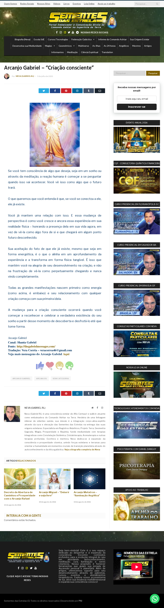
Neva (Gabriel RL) (25, 76)
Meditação (72, 52)
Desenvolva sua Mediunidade (27, 45)
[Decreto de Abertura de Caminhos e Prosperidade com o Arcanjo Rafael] (20, 478)
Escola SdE (39, 39)
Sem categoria (61, 378)
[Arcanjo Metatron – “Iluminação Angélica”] (89, 478)
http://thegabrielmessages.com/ (36, 346)
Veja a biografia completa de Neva (82, 449)
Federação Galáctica (81, 39)
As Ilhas (96, 45)
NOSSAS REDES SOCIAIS (94, 32)
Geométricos (65, 45)
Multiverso (83, 45)
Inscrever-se (136, 106)
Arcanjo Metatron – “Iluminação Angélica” (87, 494)
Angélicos (124, 45)
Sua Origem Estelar (139, 39)
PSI (80, 601)
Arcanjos (41, 378)
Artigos (148, 45)
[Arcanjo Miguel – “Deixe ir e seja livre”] (55, 478)
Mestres (136, 45)
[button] (155, 599)
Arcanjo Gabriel (21, 378)
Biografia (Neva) (22, 39)
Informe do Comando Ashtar (112, 39)
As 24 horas (110, 45)
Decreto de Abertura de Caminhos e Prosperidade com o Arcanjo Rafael (19, 495)
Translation (107, 52)
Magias (48, 45)
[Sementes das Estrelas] (82, 19)
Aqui (66, 354)
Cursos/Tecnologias (58, 39)
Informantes (57, 52)
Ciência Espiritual (89, 52)
